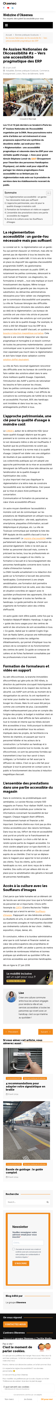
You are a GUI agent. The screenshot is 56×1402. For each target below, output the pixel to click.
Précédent (13, 1032)
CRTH (19, 907)
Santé (41, 74)
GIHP (33, 158)
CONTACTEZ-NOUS (15, 1324)
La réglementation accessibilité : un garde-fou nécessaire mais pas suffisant (26, 198)
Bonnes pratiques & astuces (27, 71)
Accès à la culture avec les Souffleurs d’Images (25, 220)
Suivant (44, 1032)
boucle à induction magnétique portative (23, 333)
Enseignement (9, 74)
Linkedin (13, 8)
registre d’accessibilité (35, 538)
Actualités (10, 71)
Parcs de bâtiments (30, 74)
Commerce (44, 71)
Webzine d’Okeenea (18, 15)
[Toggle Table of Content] (47, 193)
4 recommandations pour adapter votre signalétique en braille (25, 1086)
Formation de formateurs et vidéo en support (28, 209)
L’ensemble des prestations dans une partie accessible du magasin (27, 214)
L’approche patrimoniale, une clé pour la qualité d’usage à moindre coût (25, 204)
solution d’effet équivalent (16, 359)
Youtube (8, 8)
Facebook (4, 8)
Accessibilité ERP (13, 1078)
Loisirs (18, 74)
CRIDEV (10, 431)
